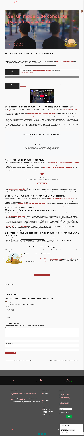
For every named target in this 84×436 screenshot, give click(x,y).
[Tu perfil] (82, 11)
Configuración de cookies (66, 432)
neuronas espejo (23, 165)
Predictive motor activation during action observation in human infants (29, 237)
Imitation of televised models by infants (22, 242)
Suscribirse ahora (42, 183)
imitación (7, 284)
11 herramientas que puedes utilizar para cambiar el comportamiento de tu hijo (40, 65)
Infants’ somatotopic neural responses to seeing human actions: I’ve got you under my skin (43, 240)
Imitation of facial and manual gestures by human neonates (32, 239)
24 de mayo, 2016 (10, 302)
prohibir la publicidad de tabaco (11, 207)
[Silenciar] (74, 76)
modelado (11, 284)
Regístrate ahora (42, 152)
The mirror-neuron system (29, 241)
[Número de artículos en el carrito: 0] (72, 2)
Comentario (7, 327)
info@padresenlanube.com (41, 381)
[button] (4, 258)
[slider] (77, 77)
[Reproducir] (6, 76)
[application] (42, 77)
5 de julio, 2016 (11, 310)
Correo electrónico (9, 343)
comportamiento (21, 61)
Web (6, 348)
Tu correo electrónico (64, 406)
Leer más (60, 261)
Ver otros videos (23, 86)
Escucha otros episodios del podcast (27, 72)
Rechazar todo (71, 430)
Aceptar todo (64, 430)
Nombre (7, 338)
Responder (7, 306)
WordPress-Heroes (46, 428)
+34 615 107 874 (67, 381)
